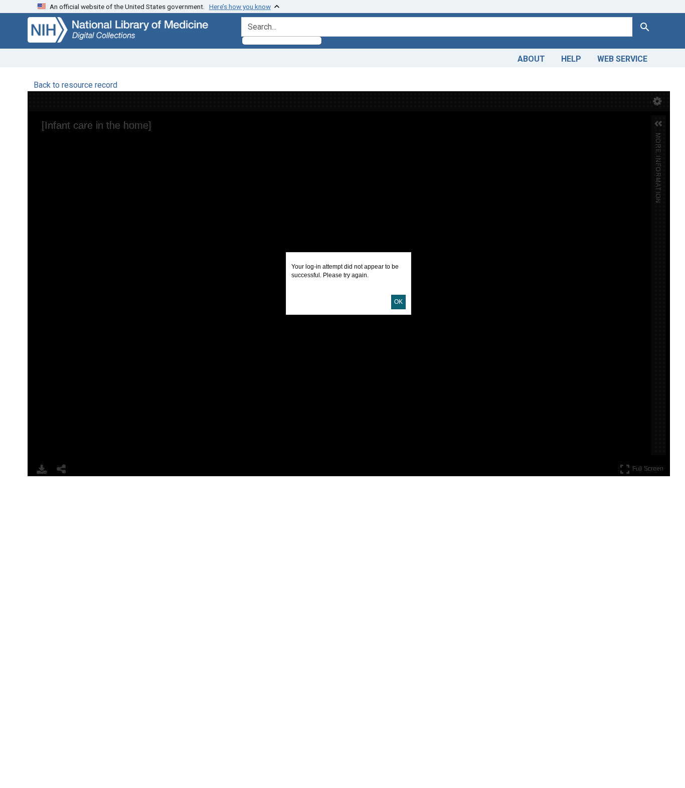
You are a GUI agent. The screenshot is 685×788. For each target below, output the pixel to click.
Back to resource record (75, 85)
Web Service (622, 59)
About (531, 59)
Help (571, 59)
